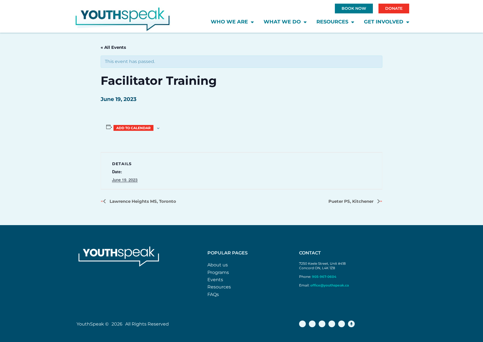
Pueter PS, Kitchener (351, 201)
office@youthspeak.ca (329, 285)
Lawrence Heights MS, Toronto (142, 201)
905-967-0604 (324, 276)
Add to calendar (133, 128)
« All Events (113, 47)
